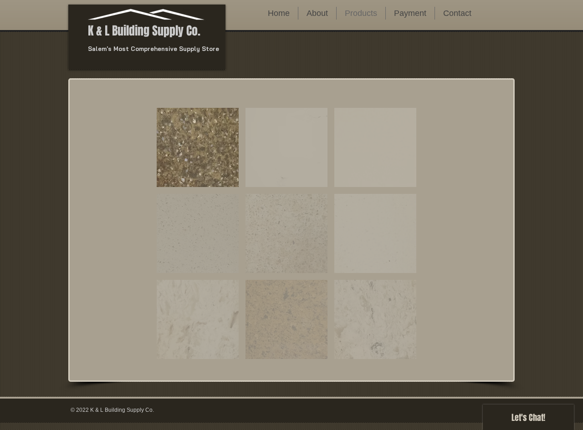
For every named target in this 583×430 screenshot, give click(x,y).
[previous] (173, 238)
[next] (399, 238)
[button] (286, 147)
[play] (397, 351)
